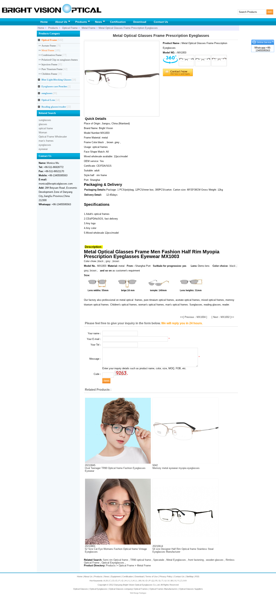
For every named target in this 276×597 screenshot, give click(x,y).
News (98, 21)
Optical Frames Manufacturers (163, 589)
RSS (197, 576)
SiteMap (189, 576)
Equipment (116, 576)
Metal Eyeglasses (176, 559)
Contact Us (161, 21)
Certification (118, 21)
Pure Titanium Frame (54, 69)
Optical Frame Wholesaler (53, 136)
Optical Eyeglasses (98, 589)
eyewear (43, 149)
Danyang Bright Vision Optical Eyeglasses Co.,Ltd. (137, 585)
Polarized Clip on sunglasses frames (59, 60)
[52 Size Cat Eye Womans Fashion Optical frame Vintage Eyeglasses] (118, 543)
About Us (61, 21)
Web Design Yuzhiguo (138, 593)
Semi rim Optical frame (115, 559)
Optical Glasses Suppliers (191, 589)
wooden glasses (214, 559)
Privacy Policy (165, 576)
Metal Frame (88, 28)
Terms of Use (151, 576)
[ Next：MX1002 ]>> (223, 317)
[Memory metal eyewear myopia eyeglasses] (185, 451)
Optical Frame (70, 28)
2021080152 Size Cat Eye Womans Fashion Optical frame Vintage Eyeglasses (116, 549)
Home (44, 21)
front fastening (196, 559)
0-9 (184, 581)
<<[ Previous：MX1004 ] (193, 317)
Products (81, 21)
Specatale (158, 559)
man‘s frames (46, 140)
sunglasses (45, 120)
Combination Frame (53, 55)
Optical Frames (141, 589)
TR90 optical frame (140, 559)
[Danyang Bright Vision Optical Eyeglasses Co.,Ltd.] (51, 12)
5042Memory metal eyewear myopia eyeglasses (176, 466)
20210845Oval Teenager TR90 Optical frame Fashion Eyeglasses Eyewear (115, 468)
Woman (43, 132)
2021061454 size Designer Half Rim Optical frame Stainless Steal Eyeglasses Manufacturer (182, 549)
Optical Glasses (80, 589)
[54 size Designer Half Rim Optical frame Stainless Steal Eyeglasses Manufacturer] (185, 536)
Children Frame (51, 73)
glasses (43, 124)
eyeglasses (45, 145)
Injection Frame (51, 64)
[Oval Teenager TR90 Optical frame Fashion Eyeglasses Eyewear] (118, 462)
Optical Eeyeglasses (113, 562)
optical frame (46, 128)
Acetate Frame (51, 45)
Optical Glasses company (121, 589)
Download (139, 21)
